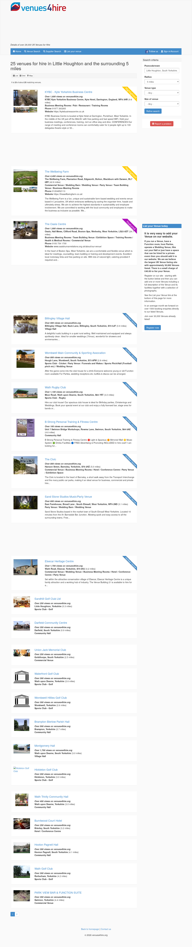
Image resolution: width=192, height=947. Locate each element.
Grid (23, 75)
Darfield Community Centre (50, 622)
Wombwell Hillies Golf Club (50, 697)
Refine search (153, 111)
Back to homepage (90, 929)
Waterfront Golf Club (46, 673)
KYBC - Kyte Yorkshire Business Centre (68, 92)
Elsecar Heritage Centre (59, 561)
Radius (148, 76)
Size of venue (151, 98)
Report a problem (162, 123)
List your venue (73, 51)
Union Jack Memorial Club (50, 650)
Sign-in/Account (170, 51)
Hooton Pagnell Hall (46, 844)
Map (31, 75)
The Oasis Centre (55, 224)
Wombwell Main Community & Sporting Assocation (75, 353)
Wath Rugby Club (55, 387)
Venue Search (33, 51)
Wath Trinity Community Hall (51, 796)
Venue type (150, 87)
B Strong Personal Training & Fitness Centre (71, 422)
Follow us (153, 51)
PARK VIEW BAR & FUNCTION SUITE (58, 892)
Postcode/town (152, 65)
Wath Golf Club (43, 868)
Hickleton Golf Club (46, 769)
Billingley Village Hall (57, 318)
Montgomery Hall (44, 745)
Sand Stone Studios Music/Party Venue (68, 496)
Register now (152, 327)
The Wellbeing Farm (57, 171)
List (16, 75)
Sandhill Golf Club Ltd (47, 598)
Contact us (106, 929)
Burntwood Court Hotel (48, 820)
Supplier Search (53, 51)
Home (18, 51)
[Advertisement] (127, 23)
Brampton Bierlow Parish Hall (51, 721)
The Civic (50, 459)
